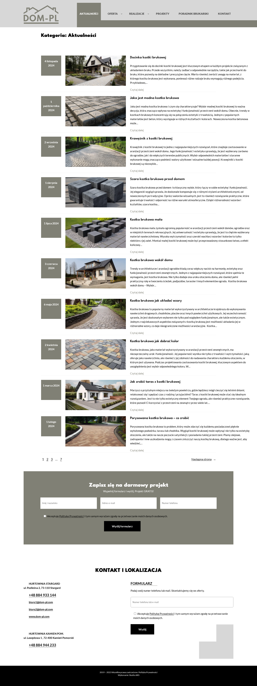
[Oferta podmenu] (121, 13)
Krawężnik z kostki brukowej (151, 138)
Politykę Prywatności (71, 516)
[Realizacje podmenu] (148, 13)
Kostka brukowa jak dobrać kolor (154, 341)
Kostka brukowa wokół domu (151, 260)
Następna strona (203, 459)
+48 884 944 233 (42, 645)
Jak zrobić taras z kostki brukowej (155, 381)
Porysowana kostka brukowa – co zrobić (159, 418)
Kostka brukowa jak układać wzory (156, 300)
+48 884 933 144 (42, 595)
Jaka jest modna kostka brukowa (154, 98)
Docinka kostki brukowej (148, 57)
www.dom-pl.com (39, 616)
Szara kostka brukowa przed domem (158, 179)
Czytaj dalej (137, 89)
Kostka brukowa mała (146, 219)
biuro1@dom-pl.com (41, 602)
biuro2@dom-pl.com (41, 609)
